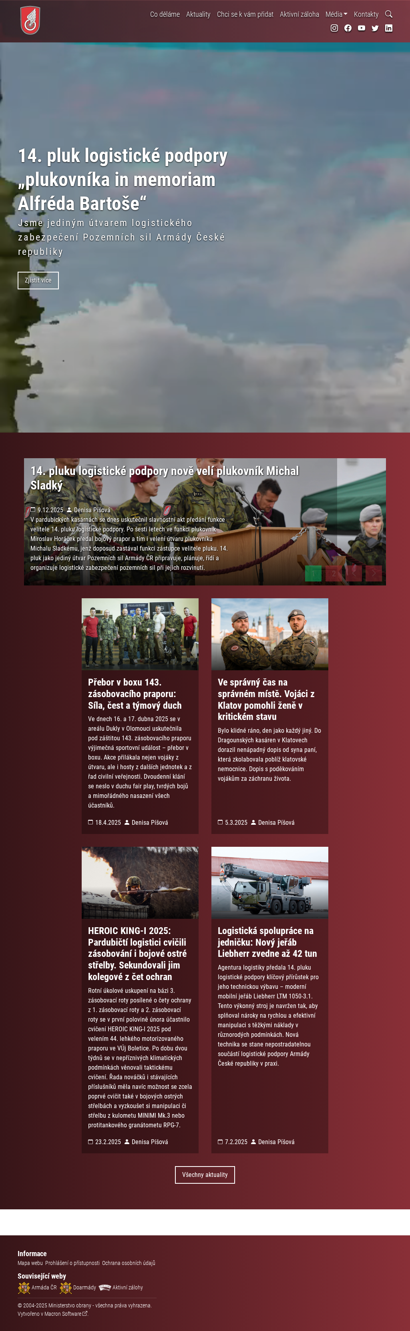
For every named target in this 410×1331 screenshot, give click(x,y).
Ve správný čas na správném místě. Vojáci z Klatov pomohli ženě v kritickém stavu (266, 699)
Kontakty (366, 14)
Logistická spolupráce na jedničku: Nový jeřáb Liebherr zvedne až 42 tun (267, 942)
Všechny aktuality (205, 1175)
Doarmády (84, 1287)
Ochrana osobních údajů (128, 1263)
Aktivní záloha (299, 14)
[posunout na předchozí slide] (354, 573)
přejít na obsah (21, 6)
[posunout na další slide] (374, 573)
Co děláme (165, 14)
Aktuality (198, 14)
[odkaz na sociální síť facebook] (348, 28)
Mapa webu (30, 1263)
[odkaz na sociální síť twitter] (375, 28)
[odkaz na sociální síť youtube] (361, 28)
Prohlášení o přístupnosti (72, 1263)
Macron (62, 1314)
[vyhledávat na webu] (388, 14)
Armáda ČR (43, 1287)
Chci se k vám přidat (245, 14)
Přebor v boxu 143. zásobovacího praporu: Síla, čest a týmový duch (135, 694)
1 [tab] (314, 573)
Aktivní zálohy (127, 1287)
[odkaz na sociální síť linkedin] (388, 28)
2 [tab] (334, 573)
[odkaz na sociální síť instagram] (334, 28)
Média (334, 14)
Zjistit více (38, 280)
